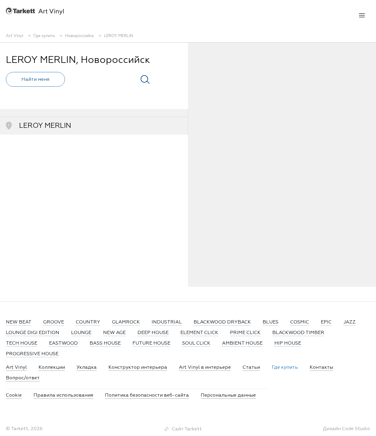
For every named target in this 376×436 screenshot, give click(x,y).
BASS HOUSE (105, 343)
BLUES (270, 322)
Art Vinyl (35, 11)
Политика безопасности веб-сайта (147, 395)
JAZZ (349, 322)
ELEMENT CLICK (199, 333)
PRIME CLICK (245, 333)
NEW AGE (114, 333)
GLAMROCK (126, 322)
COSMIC (299, 322)
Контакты (321, 367)
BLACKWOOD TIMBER (298, 333)
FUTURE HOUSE (151, 343)
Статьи (251, 367)
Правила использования (63, 395)
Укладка (87, 367)
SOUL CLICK (196, 343)
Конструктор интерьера (137, 367)
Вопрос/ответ (23, 378)
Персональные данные (228, 395)
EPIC (326, 322)
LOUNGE (81, 333)
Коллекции (51, 367)
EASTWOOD (63, 343)
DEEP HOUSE (153, 333)
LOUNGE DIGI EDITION (32, 333)
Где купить (285, 367)
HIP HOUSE (287, 343)
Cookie (14, 395)
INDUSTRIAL (167, 322)
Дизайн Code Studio (346, 429)
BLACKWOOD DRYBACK (222, 322)
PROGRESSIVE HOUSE (32, 354)
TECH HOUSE (21, 343)
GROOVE (53, 322)
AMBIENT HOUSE (242, 343)
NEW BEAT (18, 322)
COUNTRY (88, 322)
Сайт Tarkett (187, 429)
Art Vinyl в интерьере (205, 367)
